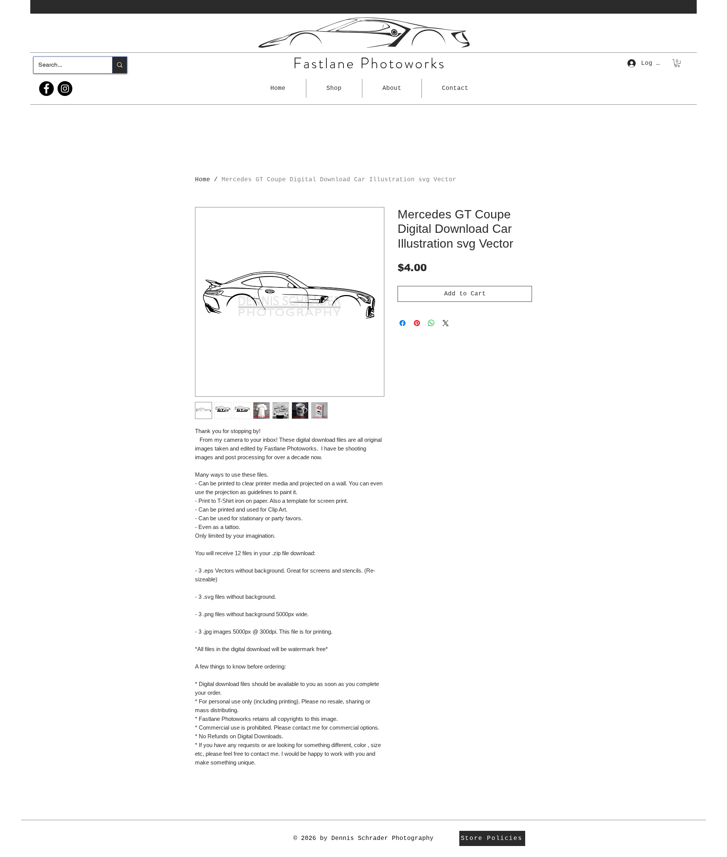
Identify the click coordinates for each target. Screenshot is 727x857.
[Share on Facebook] (402, 323)
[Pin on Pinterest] (416, 323)
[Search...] (119, 65)
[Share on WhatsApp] (431, 323)
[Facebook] (46, 88)
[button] (334, 88)
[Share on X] (445, 323)
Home (202, 179)
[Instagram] (65, 88)
